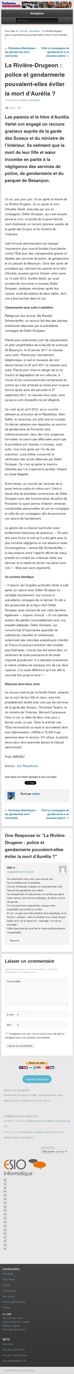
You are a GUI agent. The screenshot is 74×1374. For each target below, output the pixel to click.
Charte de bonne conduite (16, 1321)
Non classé (8, 1296)
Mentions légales (11, 1325)
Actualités (35, 31)
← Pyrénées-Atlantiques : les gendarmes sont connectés (21, 52)
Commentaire (13, 982)
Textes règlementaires (14, 1301)
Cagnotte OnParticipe (37, 1079)
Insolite (6, 1285)
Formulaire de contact (14, 1329)
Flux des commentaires (15, 1355)
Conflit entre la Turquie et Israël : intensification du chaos (33, 1095)
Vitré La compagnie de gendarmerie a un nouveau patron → (55, 52)
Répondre (15, 940)
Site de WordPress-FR (14, 1360)
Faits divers (9, 1279)
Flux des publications (14, 1349)
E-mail (12, 1015)
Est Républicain (27, 765)
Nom (12, 1025)
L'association (9, 1290)
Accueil (23, 31)
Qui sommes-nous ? (13, 1318)
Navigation (37, 13)
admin (36, 794)
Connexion (8, 1344)
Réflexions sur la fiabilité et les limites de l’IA (27, 1100)
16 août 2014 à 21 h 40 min (20, 871)
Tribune (6, 1307)
